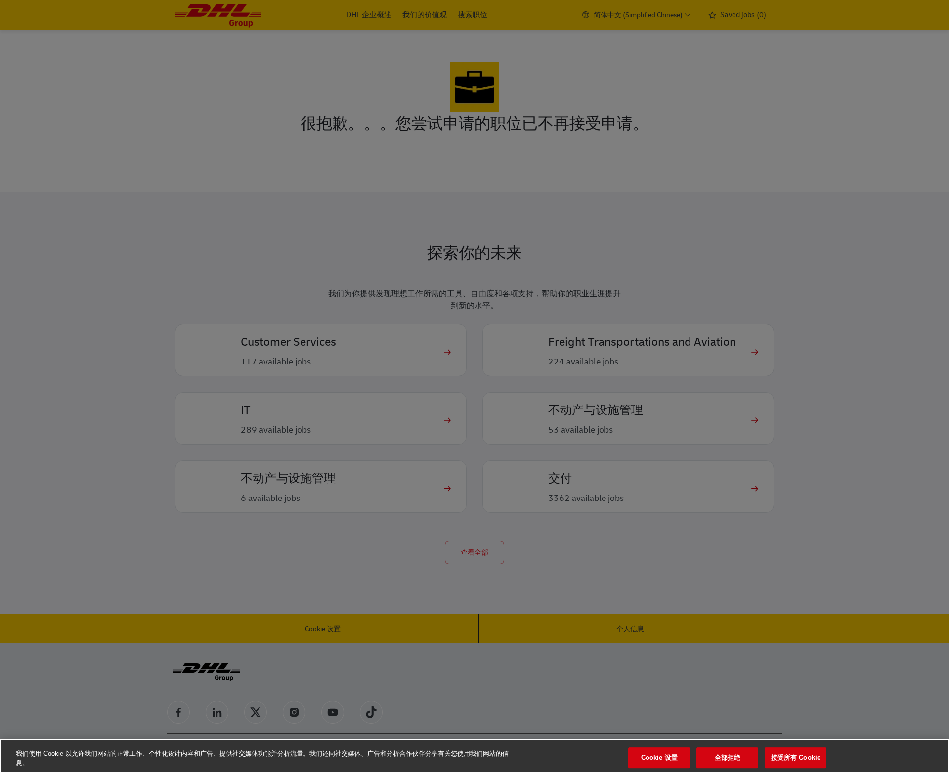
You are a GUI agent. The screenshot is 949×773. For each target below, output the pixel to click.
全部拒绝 (728, 758)
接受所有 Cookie (795, 758)
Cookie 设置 (659, 758)
